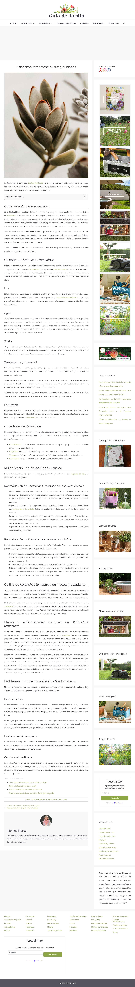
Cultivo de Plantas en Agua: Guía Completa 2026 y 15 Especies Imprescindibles (115, 411)
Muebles (73, 930)
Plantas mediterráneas (119, 920)
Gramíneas (51, 916)
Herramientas (53, 923)
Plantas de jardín (46, 799)
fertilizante (31, 418)
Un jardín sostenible (107, 836)
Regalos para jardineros (114, 289)
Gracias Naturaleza (106, 859)
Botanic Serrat (104, 829)
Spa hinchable (115, 194)
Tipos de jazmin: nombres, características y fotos (28, 782)
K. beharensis (14, 459)
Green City (51, 920)
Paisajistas (95, 920)
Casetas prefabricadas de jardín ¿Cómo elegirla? (23, 806)
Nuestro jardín (97, 916)
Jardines (44, 23)
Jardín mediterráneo (78, 916)
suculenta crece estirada (67, 298)
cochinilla (66, 635)
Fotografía (30, 930)
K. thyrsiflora (13, 452)
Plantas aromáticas (99, 923)
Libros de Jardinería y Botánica (115, 99)
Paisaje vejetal (105, 855)
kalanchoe (11, 216)
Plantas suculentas (60, 799)
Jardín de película (54, 930)
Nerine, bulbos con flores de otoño (22, 786)
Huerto (50, 927)
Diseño (29, 923)
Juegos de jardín (115, 320)
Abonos (7, 916)
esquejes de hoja (78, 474)
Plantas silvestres (120, 925)
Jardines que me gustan (109, 851)
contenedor (8, 606)
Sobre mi (113, 23)
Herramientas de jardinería (115, 162)
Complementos (66, 23)
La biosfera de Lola (106, 832)
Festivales (30, 927)
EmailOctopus (119, 802)
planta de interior (60, 269)
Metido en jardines (106, 844)
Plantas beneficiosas (99, 927)
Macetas (73, 927)
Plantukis (102, 840)
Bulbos (7, 930)
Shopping (98, 23)
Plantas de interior (32, 799)
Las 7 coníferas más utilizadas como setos (25, 790)
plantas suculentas (35, 183)
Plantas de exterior (120, 916)
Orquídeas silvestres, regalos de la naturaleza (22, 808)
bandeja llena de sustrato (23, 509)
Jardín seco (74, 920)
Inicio (13, 23)
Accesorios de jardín (12, 920)
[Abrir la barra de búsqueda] (124, 23)
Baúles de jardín (115, 226)
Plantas (26, 23)
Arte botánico (9, 927)
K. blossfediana (15, 445)
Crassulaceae (34, 269)
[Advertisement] (67, 42)
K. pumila (12, 455)
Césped (29, 920)
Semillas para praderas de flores (115, 131)
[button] (83, 196)
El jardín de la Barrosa (107, 847)
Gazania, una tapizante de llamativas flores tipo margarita (31, 793)
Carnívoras (30, 916)
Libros (84, 23)
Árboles (7, 923)
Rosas (115, 932)
